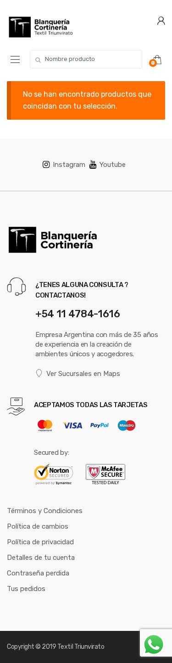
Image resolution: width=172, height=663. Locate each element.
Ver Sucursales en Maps (83, 374)
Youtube (113, 164)
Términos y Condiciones (45, 511)
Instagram (69, 164)
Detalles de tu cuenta (41, 557)
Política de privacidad (40, 542)
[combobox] (86, 59)
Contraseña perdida (38, 573)
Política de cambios (37, 526)
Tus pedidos (26, 589)
